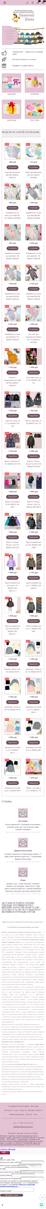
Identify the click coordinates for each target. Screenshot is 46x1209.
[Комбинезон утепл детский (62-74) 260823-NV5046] (33, 232)
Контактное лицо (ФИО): (10, 1162)
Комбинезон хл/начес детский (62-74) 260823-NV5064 (12, 216)
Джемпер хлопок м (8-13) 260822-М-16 (12, 708)
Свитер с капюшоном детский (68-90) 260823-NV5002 (12, 381)
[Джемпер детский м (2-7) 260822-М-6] (12, 767)
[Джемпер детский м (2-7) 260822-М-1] (33, 726)
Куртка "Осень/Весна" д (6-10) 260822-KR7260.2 (33, 504)
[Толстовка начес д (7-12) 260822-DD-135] (33, 356)
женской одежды (38, 997)
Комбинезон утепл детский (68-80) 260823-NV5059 (33, 216)
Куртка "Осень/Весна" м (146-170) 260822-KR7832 (33, 464)
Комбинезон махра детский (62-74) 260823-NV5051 (12, 256)
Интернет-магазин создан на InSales (23, 1133)
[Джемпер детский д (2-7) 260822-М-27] (12, 726)
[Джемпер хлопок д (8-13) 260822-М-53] (33, 648)
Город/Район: (5, 1175)
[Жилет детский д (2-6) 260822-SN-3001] (12, 480)
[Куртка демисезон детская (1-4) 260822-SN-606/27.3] (12, 561)
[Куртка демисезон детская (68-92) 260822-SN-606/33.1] (12, 605)
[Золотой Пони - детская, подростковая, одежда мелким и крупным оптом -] (23, 15)
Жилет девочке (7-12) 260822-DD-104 (12, 462)
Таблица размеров (16, 1114)
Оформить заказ (11, 1195)
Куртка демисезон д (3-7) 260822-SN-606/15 (33, 586)
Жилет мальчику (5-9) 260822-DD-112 (33, 422)
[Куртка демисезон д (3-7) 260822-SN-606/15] (33, 561)
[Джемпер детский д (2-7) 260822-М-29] (33, 686)
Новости (23, 1110)
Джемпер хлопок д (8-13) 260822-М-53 (34, 670)
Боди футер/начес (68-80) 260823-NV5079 (12, 175)
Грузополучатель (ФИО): (10, 1172)
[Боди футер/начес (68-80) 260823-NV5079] (12, 151)
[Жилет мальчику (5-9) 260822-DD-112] (33, 400)
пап (18, 1007)
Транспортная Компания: (10, 1179)
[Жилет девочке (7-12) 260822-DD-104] (12, 440)
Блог (35, 1114)
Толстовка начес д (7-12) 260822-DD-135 (33, 380)
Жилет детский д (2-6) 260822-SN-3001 (12, 504)
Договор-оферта (35, 1110)
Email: (2, 1169)
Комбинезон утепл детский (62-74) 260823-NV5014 (12, 337)
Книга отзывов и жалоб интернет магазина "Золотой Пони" (23, 832)
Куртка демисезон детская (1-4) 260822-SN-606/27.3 (12, 587)
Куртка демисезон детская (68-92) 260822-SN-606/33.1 (12, 630)
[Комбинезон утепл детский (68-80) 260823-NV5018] (33, 273)
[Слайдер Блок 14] (23, 35)
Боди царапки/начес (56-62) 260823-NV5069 (33, 175)
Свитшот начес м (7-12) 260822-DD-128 (12, 423)
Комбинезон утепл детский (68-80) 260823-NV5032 (12, 296)
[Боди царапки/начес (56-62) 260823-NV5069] (33, 151)
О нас (16, 1110)
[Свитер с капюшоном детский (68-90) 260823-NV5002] (12, 356)
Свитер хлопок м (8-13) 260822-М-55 (12, 670)
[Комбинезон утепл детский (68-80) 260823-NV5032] (12, 273)
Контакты (8, 1110)
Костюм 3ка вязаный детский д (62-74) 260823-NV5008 (33, 338)
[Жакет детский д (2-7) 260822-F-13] (33, 767)
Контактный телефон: (9, 1166)
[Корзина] (43, 2)
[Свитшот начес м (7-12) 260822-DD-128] (12, 400)
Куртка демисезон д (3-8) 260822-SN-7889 (33, 545)
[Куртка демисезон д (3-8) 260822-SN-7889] (33, 521)
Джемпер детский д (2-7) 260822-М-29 (33, 710)
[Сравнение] (38, 2)
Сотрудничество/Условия (18, 1106)
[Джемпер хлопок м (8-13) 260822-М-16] (12, 686)
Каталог (29, 1114)
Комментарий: (6, 1191)
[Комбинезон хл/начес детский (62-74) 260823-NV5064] (12, 192)
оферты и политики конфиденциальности (17, 1185)
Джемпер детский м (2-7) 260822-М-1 (33, 749)
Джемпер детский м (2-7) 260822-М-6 (12, 789)
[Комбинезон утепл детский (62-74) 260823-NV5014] (12, 313)
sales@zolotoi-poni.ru (23, 1127)
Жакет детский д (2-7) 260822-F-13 (33, 789)
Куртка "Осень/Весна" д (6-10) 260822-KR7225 (12, 545)
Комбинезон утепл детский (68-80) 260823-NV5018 (33, 296)
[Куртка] (33, 440)
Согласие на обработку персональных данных (19, 1181)
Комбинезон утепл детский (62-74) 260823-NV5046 (33, 256)
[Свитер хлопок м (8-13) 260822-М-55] (12, 648)
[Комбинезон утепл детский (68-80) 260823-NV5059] (33, 192)
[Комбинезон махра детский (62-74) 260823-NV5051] (12, 232)
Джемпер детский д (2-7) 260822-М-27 (12, 750)
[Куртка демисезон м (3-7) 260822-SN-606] (33, 605)
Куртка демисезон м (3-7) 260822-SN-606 (33, 629)
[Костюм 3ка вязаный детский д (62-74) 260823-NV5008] (33, 313)
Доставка (35, 1106)
